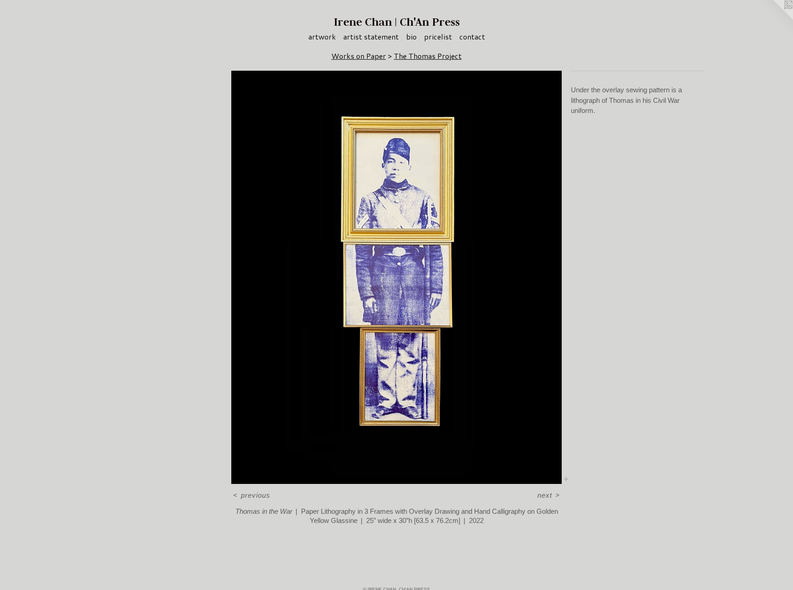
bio (411, 36)
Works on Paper (358, 56)
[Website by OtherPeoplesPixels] (774, 18)
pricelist (438, 36)
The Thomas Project (428, 56)
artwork (322, 36)
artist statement (371, 36)
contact (472, 36)
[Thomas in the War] (396, 277)
